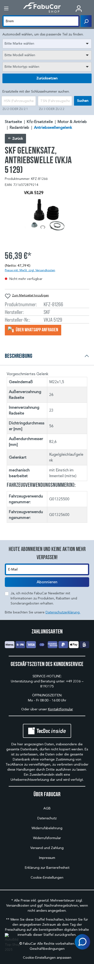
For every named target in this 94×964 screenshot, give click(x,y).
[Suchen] (86, 21)
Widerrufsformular (47, 838)
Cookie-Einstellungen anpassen (47, 958)
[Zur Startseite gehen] (42, 7)
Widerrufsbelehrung (47, 828)
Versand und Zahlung (47, 848)
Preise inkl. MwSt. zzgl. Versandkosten (30, 270)
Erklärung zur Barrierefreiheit (47, 868)
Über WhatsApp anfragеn (36, 329)
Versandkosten (17, 905)
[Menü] (6, 9)
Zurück (17, 138)
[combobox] (47, 43)
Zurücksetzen (47, 78)
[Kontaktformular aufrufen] (82, 942)
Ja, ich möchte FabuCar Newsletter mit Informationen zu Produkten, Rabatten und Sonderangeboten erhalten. (44, 598)
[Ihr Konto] (78, 8)
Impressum (47, 858)
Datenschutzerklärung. (63, 612)
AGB (47, 808)
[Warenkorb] (90, 9)
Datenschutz (47, 818)
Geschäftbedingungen (47, 949)
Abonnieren (47, 582)
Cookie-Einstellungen (47, 878)
